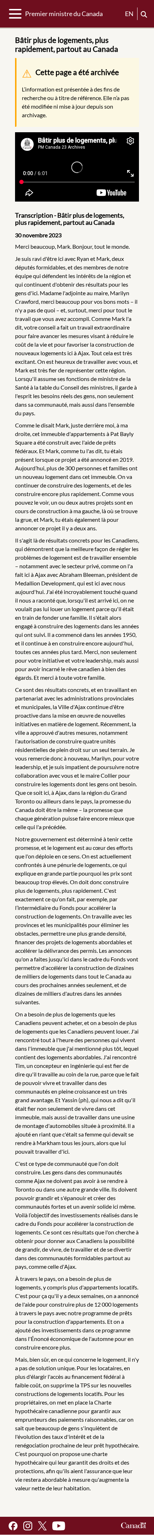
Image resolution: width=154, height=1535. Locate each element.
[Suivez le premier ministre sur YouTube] (58, 1525)
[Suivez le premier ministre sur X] (42, 1525)
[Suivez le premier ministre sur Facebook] (13, 1525)
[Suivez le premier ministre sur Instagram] (27, 1525)
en (129, 14)
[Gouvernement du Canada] (133, 1525)
